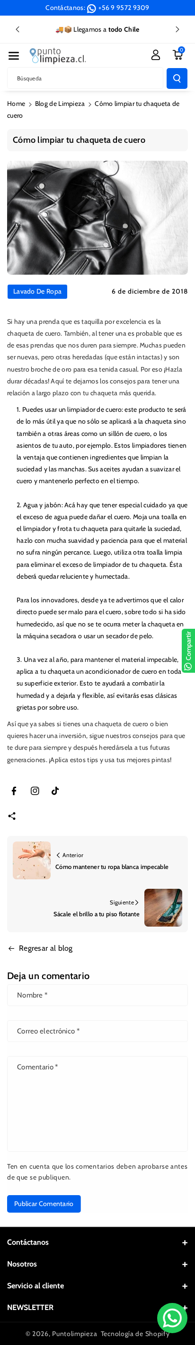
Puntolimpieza (74, 1333)
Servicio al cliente (35, 1285)
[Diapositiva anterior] (17, 29)
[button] (13, 55)
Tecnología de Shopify (135, 1333)
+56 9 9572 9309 (124, 7)
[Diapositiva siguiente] (177, 29)
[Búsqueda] (177, 78)
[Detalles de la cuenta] (155, 54)
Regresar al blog (46, 948)
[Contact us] (172, 1318)
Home (16, 103)
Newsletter (30, 1307)
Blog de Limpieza (60, 103)
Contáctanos (28, 1242)
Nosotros (22, 1263)
